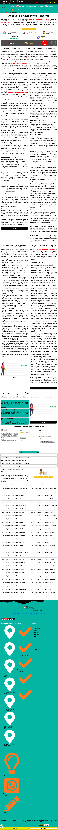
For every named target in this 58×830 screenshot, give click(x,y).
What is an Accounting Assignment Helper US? (10, 454)
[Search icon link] (56, 2)
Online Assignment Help (48, 397)
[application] (24, 6)
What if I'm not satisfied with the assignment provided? (12, 466)
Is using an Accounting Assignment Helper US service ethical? (13, 460)
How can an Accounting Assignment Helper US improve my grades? (15, 457)
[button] (15, 377)
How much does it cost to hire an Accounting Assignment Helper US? (15, 463)
